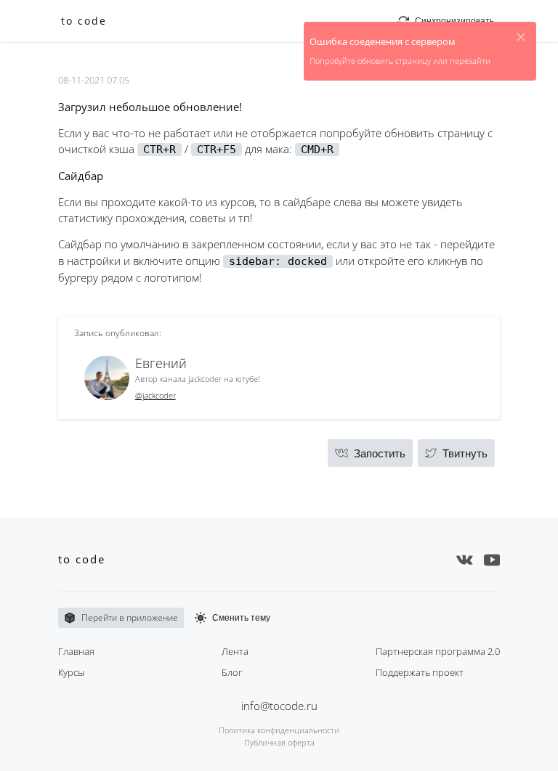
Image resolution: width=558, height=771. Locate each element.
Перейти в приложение (129, 617)
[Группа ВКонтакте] (464, 559)
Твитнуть (465, 453)
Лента (235, 651)
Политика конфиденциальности (279, 730)
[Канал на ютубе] (492, 559)
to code (84, 21)
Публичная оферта (279, 742)
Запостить (379, 453)
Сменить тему (241, 618)
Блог (232, 672)
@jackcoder (155, 396)
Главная (76, 651)
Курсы (71, 672)
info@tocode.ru (279, 705)
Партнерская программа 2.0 (438, 651)
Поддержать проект (420, 672)
